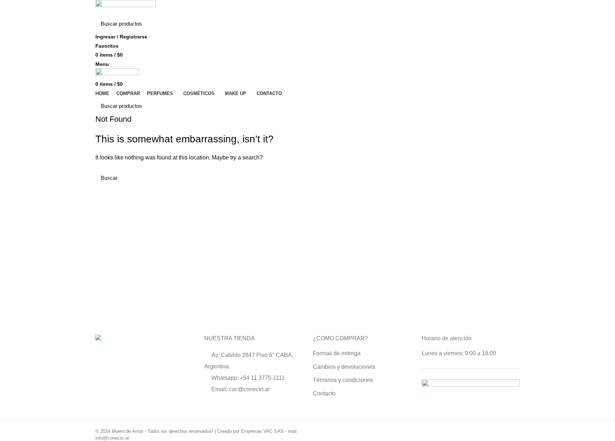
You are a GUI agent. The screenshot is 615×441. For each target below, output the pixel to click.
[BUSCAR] (510, 24)
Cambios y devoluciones (344, 367)
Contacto (324, 393)
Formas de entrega (337, 353)
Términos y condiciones (343, 380)
